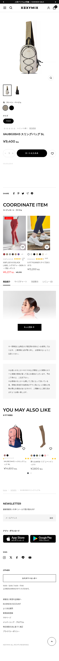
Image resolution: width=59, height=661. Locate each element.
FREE (8, 121)
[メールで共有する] (27, 193)
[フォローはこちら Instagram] (4, 557)
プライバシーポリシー (11, 631)
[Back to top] (52, 642)
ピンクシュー (45, 456)
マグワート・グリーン (37, 456)
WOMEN (13, 490)
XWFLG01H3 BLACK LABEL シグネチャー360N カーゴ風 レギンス (14, 265)
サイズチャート (20, 282)
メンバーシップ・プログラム (13, 622)
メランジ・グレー (40, 456)
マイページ (7, 617)
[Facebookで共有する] (13, 193)
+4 (22, 254)
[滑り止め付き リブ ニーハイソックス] (42, 436)
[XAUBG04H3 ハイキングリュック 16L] (15, 436)
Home (5, 490)
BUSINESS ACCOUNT (12, 604)
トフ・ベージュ (32, 456)
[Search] (11, 7)
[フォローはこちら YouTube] (30, 557)
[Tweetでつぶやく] (22, 193)
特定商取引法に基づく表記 (13, 627)
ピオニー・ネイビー (34, 456)
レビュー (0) (48, 282)
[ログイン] (48, 8)
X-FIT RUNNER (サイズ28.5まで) (38, 264)
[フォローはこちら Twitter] (11, 557)
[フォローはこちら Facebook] (17, 557)
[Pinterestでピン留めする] (18, 193)
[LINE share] (32, 193)
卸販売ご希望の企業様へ (12, 599)
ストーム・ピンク (5, 455)
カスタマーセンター (29, 578)
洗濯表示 (34, 282)
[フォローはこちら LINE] (23, 557)
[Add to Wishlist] (52, 153)
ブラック (7, 455)
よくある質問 (8, 608)
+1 (46, 254)
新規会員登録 (8, 613)
